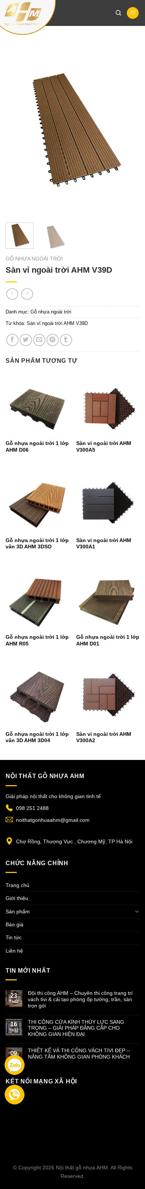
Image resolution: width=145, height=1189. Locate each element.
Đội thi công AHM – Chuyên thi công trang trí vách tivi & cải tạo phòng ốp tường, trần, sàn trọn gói (80, 999)
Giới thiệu (17, 898)
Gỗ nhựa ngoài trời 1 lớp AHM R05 (37, 640)
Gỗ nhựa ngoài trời (34, 259)
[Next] (127, 126)
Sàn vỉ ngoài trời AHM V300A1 (103, 544)
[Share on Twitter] (26, 340)
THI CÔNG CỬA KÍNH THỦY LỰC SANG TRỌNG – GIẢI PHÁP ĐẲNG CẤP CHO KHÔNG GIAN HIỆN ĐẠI (76, 1028)
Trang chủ (17, 885)
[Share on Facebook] (12, 340)
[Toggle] (136, 911)
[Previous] (17, 126)
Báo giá (14, 924)
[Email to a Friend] (39, 340)
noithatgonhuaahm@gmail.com (53, 820)
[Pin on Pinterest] (52, 340)
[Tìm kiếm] (118, 13)
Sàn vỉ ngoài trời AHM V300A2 (103, 737)
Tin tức (14, 937)
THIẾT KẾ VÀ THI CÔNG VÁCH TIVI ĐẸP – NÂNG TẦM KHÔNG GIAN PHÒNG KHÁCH (79, 1053)
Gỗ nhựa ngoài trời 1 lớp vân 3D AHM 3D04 (37, 737)
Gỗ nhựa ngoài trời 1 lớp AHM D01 (107, 640)
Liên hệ (14, 951)
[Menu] (133, 13)
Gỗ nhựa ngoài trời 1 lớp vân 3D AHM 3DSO (37, 544)
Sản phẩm (18, 911)
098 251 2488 (32, 808)
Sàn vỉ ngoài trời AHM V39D (57, 323)
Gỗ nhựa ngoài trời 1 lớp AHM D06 (37, 447)
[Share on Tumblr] (66, 340)
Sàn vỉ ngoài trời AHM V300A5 (103, 447)
